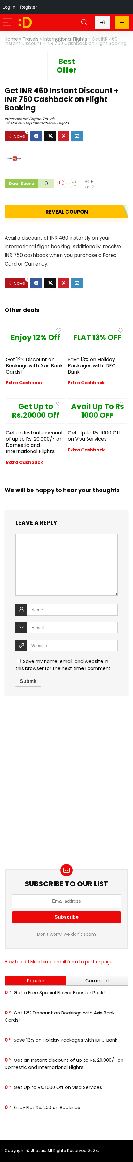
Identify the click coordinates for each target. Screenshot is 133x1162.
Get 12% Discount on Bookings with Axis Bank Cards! (34, 365)
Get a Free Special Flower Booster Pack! (59, 992)
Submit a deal (122, 22)
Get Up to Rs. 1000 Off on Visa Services (94, 436)
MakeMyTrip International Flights (39, 123)
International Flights (65, 39)
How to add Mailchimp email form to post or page (59, 962)
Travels (31, 39)
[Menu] (7, 22)
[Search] (84, 22)
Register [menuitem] (28, 7)
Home (11, 39)
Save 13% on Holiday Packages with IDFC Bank (92, 365)
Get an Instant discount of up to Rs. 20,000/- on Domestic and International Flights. (34, 442)
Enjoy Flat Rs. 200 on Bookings (47, 1107)
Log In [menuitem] (8, 7)
